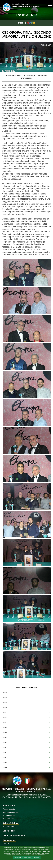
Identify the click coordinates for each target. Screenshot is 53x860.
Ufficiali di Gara (9, 826)
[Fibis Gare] (26, 22)
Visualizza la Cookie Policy (23, 857)
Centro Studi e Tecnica (14, 835)
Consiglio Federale (11, 812)
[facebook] (16, 15)
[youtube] (27, 15)
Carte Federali (9, 815)
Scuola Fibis (9, 831)
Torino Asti (46, 45)
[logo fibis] (6, 12)
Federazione (9, 806)
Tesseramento (9, 809)
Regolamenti (8, 819)
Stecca (6, 843)
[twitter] (19, 15)
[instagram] (24, 15)
